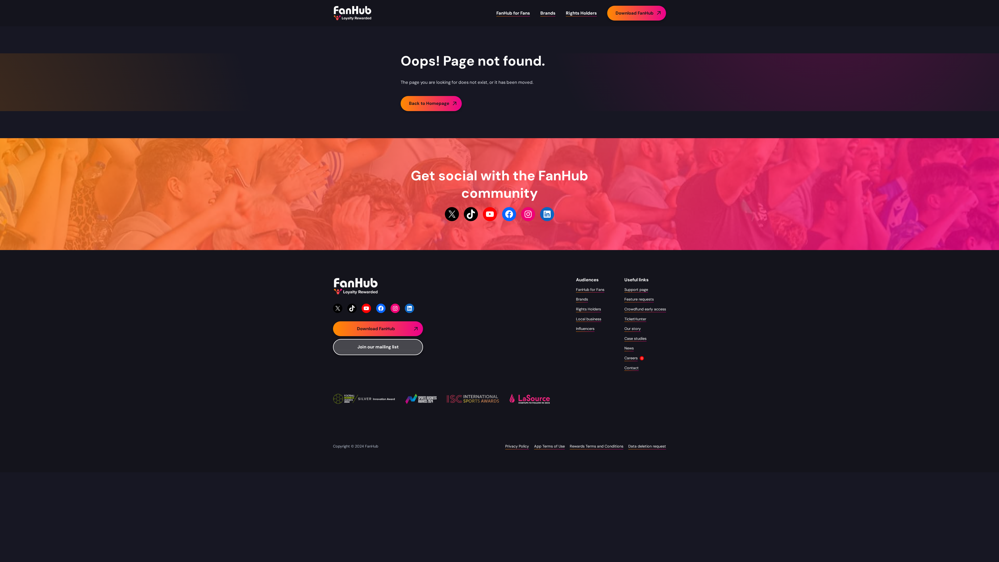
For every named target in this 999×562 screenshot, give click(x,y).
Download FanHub (635, 13)
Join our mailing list (378, 347)
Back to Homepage (429, 103)
